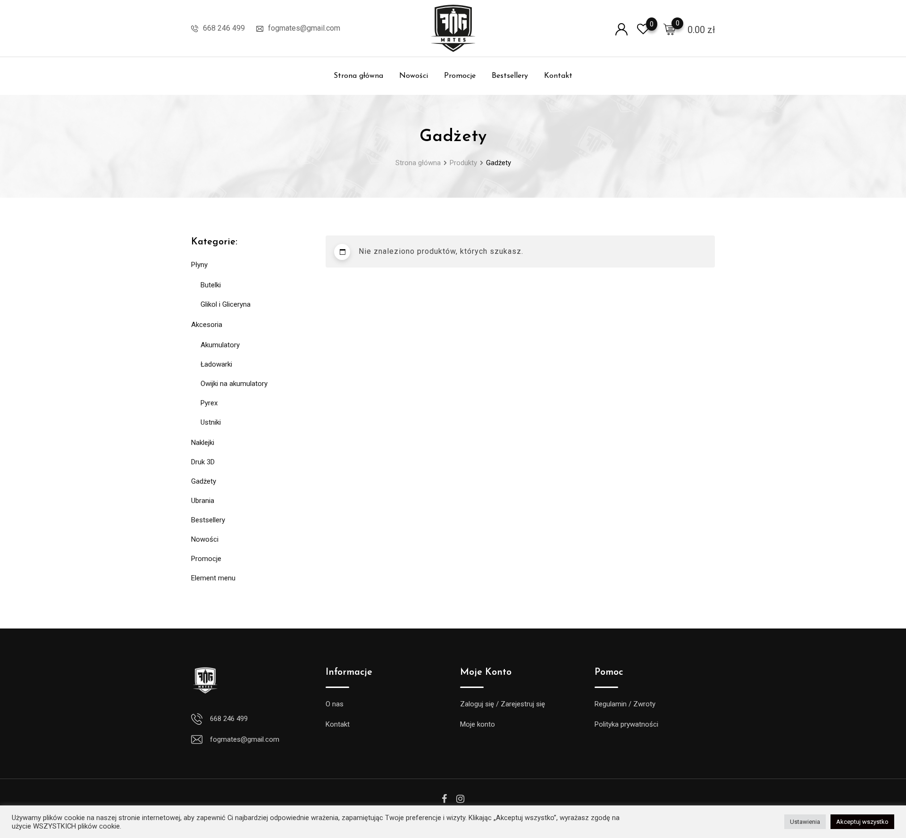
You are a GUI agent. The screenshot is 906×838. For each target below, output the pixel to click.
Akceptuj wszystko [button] (862, 821)
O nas (335, 704)
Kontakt (558, 76)
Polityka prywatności (626, 724)
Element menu (213, 578)
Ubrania (202, 500)
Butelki (211, 285)
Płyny (199, 264)
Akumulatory (220, 345)
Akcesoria (206, 324)
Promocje (460, 76)
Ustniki (211, 422)
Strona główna (358, 76)
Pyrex (209, 403)
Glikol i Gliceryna (226, 304)
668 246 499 (224, 28)
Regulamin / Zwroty (625, 704)
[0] (669, 28)
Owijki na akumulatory (234, 383)
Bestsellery (510, 76)
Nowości (413, 76)
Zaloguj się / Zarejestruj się (502, 704)
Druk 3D (203, 462)
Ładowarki (216, 364)
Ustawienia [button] (805, 821)
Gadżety (203, 481)
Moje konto (477, 724)
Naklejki (202, 442)
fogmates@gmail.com (304, 28)
